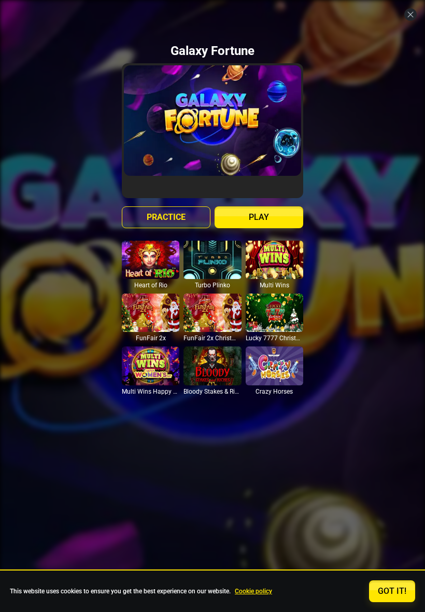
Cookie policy (253, 591)
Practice (166, 217)
